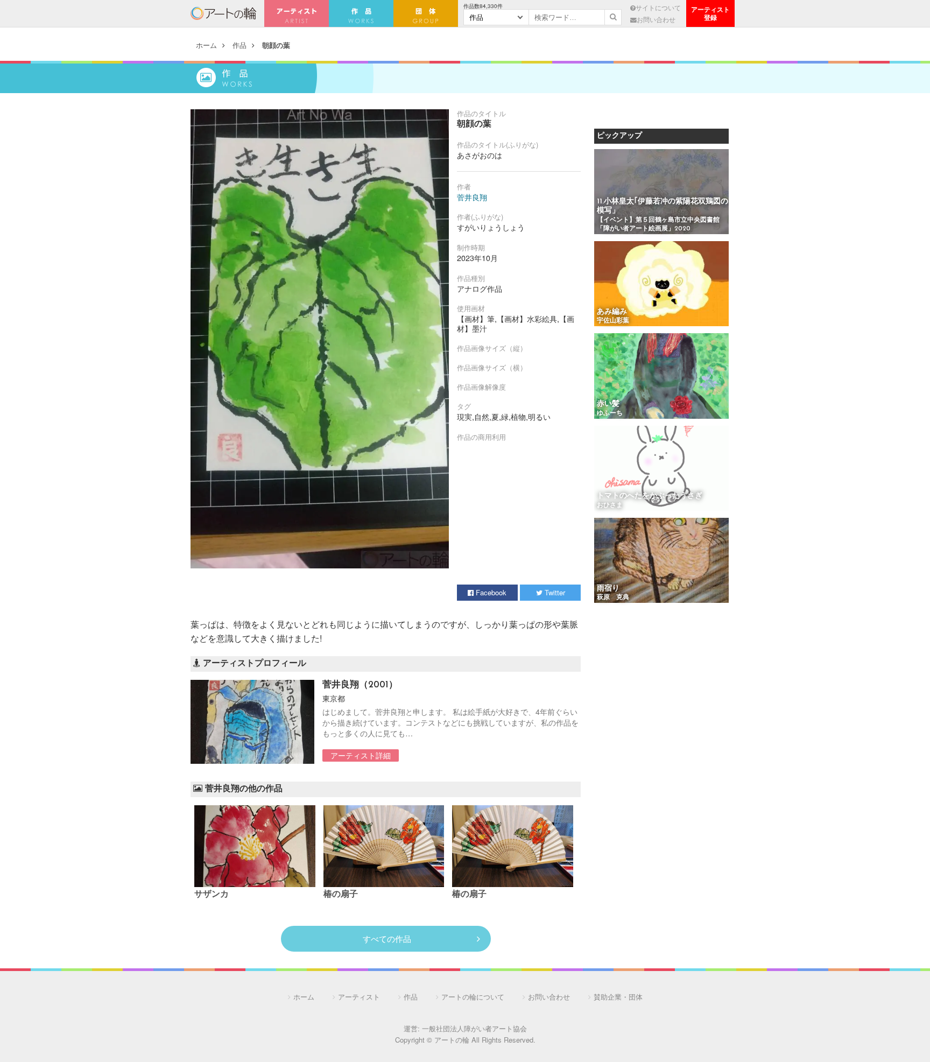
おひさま (610, 505)
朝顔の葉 (276, 45)
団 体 (425, 13)
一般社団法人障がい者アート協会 (474, 1028)
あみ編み (612, 312)
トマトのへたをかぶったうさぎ (649, 496)
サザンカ (211, 894)
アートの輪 (223, 13)
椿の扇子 (340, 894)
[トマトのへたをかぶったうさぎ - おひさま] (661, 469)
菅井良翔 (472, 197)
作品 (239, 45)
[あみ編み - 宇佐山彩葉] (661, 284)
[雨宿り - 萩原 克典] (661, 561)
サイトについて (658, 7)
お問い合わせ (656, 19)
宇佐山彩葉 (613, 321)
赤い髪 (608, 404)
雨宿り (608, 589)
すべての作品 (387, 938)
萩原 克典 (613, 597)
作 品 (361, 13)
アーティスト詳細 (360, 755)
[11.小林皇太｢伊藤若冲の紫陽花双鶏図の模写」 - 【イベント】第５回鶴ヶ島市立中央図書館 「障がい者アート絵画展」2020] (661, 192)
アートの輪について (472, 996)
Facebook (490, 592)
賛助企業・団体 (618, 996)
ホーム (206, 45)
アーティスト (296, 13)
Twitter (553, 592)
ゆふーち (610, 413)
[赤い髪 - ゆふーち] (661, 376)
